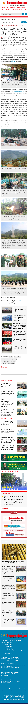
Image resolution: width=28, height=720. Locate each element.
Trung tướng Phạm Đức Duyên (8, 361)
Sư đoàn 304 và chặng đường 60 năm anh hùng (19, 348)
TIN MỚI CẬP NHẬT (6, 418)
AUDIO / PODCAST (8, 493)
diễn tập (13, 61)
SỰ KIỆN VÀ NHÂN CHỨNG (7, 9)
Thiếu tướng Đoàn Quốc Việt (8, 363)
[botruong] (14, 457)
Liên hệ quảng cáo (18, 691)
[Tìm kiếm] (23, 14)
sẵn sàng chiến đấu (19, 91)
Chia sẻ (24, 22)
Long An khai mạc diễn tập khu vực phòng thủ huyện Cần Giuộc (19, 309)
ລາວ (25, 9)
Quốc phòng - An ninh (5, 19)
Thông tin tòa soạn (21, 688)
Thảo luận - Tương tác (7, 691)
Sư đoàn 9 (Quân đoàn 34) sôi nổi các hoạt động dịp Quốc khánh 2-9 (8, 393)
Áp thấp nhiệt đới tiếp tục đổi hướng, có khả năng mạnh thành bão (8, 431)
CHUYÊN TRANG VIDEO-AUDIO (9, 471)
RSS (25, 691)
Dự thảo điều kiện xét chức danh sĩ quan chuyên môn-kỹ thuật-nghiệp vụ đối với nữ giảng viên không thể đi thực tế (8, 412)
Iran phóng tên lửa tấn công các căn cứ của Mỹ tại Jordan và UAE (8, 423)
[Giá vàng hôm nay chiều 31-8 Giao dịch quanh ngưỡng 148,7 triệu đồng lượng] (14, 552)
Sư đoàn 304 (17, 356)
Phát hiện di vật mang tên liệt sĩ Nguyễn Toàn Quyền (8, 620)
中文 (21, 9)
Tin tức (13, 19)
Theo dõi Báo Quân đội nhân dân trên (9, 25)
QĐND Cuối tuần (21, 7)
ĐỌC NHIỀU (5, 541)
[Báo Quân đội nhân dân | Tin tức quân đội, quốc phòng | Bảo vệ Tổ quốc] (14, 3)
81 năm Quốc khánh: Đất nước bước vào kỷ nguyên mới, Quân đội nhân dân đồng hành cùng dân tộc (8, 570)
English (17, 9)
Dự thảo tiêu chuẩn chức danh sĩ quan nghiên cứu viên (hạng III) (7, 385)
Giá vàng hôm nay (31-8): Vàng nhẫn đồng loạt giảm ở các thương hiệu (8, 586)
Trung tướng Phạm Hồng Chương (9, 359)
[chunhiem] (14, 466)
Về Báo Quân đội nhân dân (8, 688)
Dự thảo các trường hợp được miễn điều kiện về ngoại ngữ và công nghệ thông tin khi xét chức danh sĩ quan (7, 403)
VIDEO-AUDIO (5, 7)
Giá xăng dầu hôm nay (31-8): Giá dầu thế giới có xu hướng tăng (8, 578)
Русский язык (15, 11)
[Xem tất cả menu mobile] (26, 14)
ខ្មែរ (9, 11)
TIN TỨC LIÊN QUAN (6, 380)
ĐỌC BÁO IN (12, 7)
